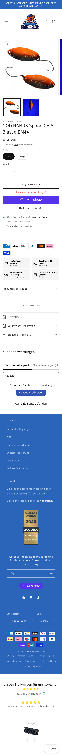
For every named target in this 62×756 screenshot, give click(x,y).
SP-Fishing (29, 651)
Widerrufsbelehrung (18, 452)
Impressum (13, 460)
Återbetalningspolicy (26, 656)
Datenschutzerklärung (19, 444)
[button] (7, 21)
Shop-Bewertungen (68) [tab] (46, 365)
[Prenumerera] (51, 573)
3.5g (24, 157)
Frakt (16, 144)
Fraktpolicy (30, 661)
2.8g (8, 156)
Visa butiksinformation (19, 226)
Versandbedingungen (19, 429)
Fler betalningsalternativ (31, 208)
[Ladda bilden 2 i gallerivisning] (31, 107)
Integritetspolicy (47, 656)
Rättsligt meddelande (48, 661)
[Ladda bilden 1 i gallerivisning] (12, 107)
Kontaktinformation (33, 666)
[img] (31, 689)
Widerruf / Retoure (17, 468)
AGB (9, 437)
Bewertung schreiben (31, 392)
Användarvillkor (14, 661)
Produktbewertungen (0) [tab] (17, 365)
